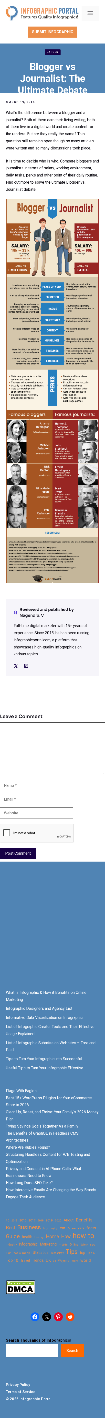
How (66, 1236)
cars (81, 1228)
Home (52, 1236)
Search (72, 1350)
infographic (28, 1244)
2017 (32, 1220)
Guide (13, 1236)
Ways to (63, 1261)
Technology (57, 1253)
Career (53, 52)
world (85, 1260)
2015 (14, 1220)
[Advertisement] (52, 930)
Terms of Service (20, 1392)
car (62, 1228)
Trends (38, 1260)
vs (54, 1261)
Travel (25, 1261)
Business (29, 1227)
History (39, 1237)
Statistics (41, 1252)
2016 (23, 1220)
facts (91, 1227)
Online (74, 1244)
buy (45, 1228)
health (27, 1236)
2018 (40, 1220)
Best (10, 1228)
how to (83, 1235)
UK (48, 1260)
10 (7, 1220)
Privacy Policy (18, 1384)
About (69, 1220)
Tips (72, 1251)
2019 (49, 1220)
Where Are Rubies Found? (28, 1147)
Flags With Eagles (21, 1090)
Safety (84, 1244)
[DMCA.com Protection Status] (20, 1293)
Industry (11, 1244)
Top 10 (12, 1260)
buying (54, 1228)
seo (92, 1244)
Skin (8, 1253)
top (82, 1253)
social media (22, 1253)
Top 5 (90, 1253)
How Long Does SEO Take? (29, 1182)
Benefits (84, 1220)
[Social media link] (16, 666)
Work (75, 1261)
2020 (58, 1220)
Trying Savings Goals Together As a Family (42, 1126)
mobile (63, 1244)
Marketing (48, 1244)
